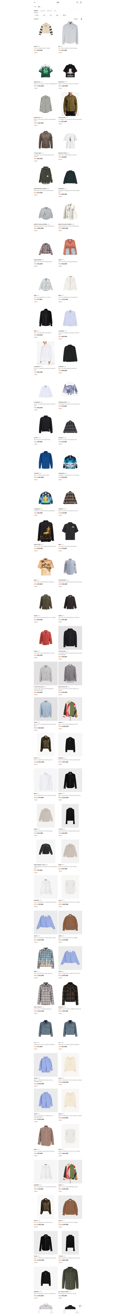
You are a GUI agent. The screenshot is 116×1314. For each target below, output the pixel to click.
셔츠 (39, 6)
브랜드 (64, 1312)
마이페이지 (77, 1312)
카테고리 (51, 1312)
